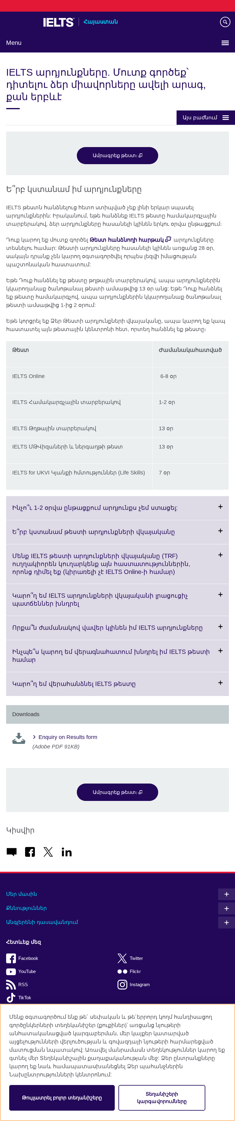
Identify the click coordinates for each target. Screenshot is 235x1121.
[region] (117, 1062)
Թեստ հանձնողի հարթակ (127, 240)
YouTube (27, 971)
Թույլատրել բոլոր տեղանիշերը (62, 1097)
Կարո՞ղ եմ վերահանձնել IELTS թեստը (89, 688)
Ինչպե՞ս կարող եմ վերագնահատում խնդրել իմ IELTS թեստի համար (111, 660)
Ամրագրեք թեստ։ (116, 155)
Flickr (135, 971)
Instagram (140, 984)
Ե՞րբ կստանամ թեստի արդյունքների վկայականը (108, 536)
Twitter (136, 958)
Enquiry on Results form (68, 737)
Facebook (28, 958)
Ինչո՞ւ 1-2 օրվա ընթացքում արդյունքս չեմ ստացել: (110, 512)
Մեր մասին (21, 894)
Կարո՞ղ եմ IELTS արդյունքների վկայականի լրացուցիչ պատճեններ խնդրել (100, 604)
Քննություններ (26, 908)
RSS (23, 984)
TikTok (24, 997)
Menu (13, 42)
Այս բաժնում (200, 117)
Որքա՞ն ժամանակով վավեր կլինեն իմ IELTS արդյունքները (120, 632)
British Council (21, 22)
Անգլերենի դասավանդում (42, 922)
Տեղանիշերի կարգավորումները (162, 1097)
